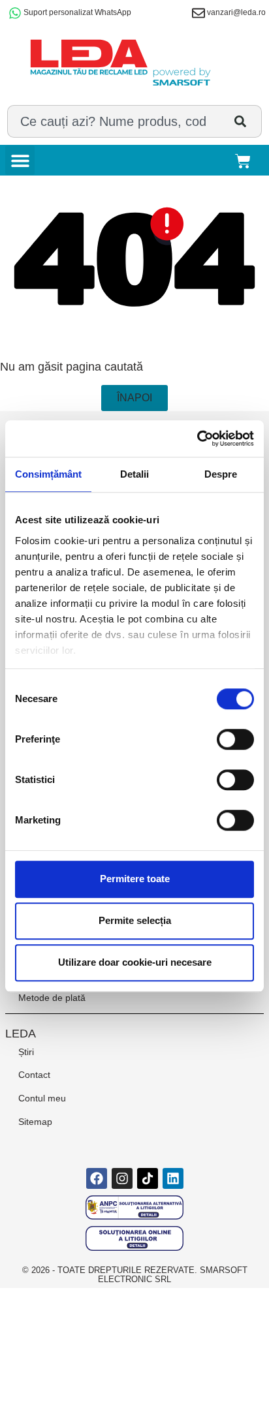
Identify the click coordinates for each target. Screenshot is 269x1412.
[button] (20, 160)
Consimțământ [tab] (48, 474)
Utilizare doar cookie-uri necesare (135, 962)
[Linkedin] (173, 1178)
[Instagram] (122, 1178)
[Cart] (246, 160)
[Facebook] (96, 1178)
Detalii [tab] (134, 474)
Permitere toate (135, 878)
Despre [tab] (220, 474)
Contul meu (42, 1098)
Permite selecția (135, 920)
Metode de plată (52, 997)
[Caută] (243, 121)
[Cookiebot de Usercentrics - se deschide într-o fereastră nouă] (197, 438)
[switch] (235, 739)
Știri (26, 1052)
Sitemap (35, 1121)
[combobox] (116, 121)
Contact (34, 1074)
